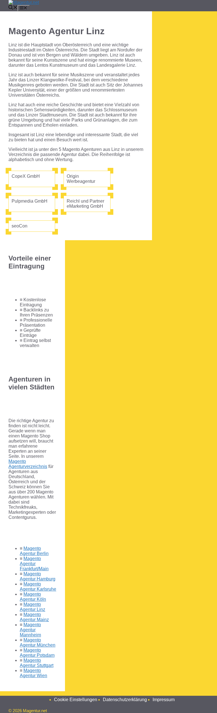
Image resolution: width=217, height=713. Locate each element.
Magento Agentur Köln (33, 597)
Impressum (164, 699)
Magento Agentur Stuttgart (36, 663)
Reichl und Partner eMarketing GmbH (85, 204)
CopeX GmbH (26, 176)
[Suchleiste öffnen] (13, 8)
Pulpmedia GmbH (29, 201)
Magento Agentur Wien (33, 673)
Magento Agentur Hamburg (37, 576)
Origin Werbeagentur (81, 179)
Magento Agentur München (37, 642)
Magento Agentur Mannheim (30, 629)
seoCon (19, 226)
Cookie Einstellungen (75, 699)
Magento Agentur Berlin (34, 551)
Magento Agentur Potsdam (37, 653)
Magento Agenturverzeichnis (27, 464)
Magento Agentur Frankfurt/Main (34, 563)
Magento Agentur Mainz (34, 617)
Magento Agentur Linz (32, 607)
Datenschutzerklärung (125, 699)
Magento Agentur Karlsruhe (38, 586)
